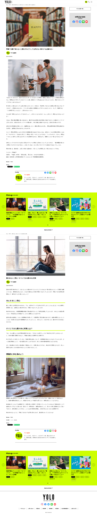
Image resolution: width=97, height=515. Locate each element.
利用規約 (57, 508)
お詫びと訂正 (73, 508)
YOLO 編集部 (27, 174)
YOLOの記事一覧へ (80, 8)
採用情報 (50, 508)
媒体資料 (44, 508)
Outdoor (34, 216)
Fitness (56, 218)
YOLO (10, 4)
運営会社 (38, 508)
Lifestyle (73, 220)
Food (30, 218)
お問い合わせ (30, 508)
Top (7, 4)
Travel (44, 216)
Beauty (87, 218)
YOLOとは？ (23, 508)
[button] (3, 206)
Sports (12, 218)
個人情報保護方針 (65, 508)
